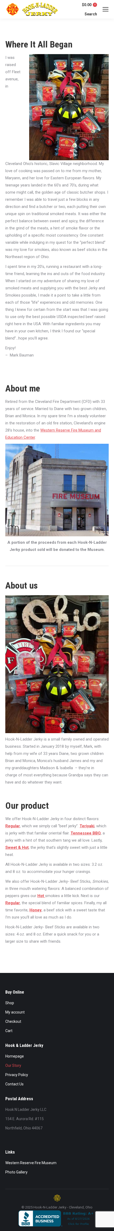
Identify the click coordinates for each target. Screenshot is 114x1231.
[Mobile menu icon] (105, 9)
